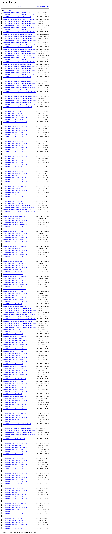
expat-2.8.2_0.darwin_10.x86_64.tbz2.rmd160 (15, 443)
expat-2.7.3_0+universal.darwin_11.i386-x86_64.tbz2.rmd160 (19, 19)
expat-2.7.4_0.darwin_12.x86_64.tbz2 (13, 124)
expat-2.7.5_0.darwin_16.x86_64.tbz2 (13, 244)
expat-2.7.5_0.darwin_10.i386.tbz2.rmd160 (14, 216)
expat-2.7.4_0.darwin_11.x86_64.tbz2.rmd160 (15, 122)
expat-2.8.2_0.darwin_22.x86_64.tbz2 (13, 505)
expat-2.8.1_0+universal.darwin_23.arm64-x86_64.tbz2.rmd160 (19, 319)
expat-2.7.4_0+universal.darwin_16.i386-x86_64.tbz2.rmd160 (19, 79)
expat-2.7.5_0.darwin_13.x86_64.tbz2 (13, 231)
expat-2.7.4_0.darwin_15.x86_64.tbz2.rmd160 (15, 139)
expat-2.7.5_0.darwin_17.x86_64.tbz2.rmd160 (15, 250)
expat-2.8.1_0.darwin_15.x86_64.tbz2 (13, 355)
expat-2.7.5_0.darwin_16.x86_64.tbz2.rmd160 (15, 246)
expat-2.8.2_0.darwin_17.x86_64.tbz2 (13, 471)
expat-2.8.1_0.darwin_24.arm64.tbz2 (12, 411)
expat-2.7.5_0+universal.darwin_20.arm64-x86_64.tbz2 (17, 209)
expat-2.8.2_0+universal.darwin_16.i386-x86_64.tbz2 (17, 424)
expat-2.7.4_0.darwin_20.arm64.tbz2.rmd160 (14, 160)
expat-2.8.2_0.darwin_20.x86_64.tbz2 (13, 488)
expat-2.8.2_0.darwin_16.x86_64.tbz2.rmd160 (15, 469)
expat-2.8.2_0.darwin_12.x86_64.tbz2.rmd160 (15, 451)
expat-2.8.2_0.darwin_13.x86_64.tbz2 (13, 454)
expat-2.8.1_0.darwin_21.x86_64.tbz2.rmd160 (15, 391)
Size (48, 6)
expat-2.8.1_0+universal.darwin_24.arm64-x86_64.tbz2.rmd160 (19, 323)
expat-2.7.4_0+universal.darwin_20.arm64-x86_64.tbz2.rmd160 (19, 87)
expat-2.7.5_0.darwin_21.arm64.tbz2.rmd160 (14, 272)
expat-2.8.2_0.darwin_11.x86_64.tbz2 (13, 445)
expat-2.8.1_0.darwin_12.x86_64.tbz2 (13, 342)
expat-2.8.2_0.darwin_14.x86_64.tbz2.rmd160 (15, 460)
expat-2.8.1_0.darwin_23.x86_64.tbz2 (13, 406)
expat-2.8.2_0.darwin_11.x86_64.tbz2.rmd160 (15, 447)
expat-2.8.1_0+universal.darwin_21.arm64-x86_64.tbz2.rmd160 (19, 310)
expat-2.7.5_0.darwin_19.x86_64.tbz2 (13, 257)
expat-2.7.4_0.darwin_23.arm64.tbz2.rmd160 (14, 186)
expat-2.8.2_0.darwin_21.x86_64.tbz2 (13, 496)
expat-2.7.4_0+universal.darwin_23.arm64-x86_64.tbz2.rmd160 (19, 100)
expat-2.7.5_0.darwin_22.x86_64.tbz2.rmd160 (15, 284)
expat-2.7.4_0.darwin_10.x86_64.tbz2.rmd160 (15, 117)
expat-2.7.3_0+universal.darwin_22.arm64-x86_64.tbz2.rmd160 (19, 36)
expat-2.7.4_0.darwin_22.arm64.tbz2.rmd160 (14, 177)
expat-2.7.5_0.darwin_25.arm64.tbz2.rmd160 (14, 306)
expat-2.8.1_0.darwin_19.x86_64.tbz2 (13, 372)
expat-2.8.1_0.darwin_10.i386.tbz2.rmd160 (14, 331)
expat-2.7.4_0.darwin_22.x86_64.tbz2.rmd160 (15, 182)
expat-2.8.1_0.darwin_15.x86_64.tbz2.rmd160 (15, 357)
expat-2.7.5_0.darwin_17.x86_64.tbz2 (13, 248)
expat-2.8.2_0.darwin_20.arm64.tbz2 (12, 484)
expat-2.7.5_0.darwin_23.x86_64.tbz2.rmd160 (15, 293)
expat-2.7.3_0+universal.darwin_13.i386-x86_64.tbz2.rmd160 (19, 27)
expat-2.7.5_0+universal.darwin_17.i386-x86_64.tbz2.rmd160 (19, 207)
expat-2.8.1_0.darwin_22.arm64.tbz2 (12, 394)
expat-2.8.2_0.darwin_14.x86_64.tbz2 (13, 458)
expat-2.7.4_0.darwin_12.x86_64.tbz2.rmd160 (15, 126)
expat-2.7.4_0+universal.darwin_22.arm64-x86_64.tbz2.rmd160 (19, 96)
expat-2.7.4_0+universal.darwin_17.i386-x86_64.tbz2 (17, 81)
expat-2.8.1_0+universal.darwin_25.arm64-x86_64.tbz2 (17, 325)
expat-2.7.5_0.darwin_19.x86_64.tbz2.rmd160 (15, 259)
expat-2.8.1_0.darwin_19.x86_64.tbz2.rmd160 (15, 374)
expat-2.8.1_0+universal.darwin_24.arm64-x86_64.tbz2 (17, 321)
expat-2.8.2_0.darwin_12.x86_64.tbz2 (13, 449)
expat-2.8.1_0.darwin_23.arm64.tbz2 (12, 402)
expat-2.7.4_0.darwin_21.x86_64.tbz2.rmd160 (15, 173)
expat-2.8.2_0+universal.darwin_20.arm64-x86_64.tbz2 (17, 432)
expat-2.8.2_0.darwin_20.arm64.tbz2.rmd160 (14, 486)
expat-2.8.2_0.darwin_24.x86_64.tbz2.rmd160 (15, 524)
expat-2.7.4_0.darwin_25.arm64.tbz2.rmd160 (14, 203)
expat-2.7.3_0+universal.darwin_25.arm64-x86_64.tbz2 (17, 47)
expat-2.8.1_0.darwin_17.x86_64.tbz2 (13, 364)
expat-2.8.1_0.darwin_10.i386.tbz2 (12, 329)
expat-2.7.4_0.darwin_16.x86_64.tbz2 (13, 141)
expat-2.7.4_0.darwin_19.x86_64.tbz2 (13, 154)
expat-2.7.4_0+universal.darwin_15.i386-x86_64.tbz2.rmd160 (19, 74)
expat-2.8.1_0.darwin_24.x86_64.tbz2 (13, 415)
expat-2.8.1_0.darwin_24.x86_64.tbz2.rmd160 (15, 417)
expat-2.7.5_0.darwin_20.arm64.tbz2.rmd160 (14, 263)
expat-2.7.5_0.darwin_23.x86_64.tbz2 (13, 291)
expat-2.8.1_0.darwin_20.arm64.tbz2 (12, 376)
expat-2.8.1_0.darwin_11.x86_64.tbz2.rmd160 (15, 340)
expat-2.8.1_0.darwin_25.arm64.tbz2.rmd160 (14, 421)
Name (19, 6)
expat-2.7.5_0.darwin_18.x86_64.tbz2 (13, 252)
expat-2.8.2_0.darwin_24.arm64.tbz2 (12, 518)
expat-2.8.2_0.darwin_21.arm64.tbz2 (12, 492)
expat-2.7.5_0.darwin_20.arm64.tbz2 (12, 261)
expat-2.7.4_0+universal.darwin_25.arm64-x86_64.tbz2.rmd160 (19, 109)
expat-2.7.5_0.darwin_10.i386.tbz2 (12, 214)
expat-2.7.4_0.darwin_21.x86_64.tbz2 (13, 171)
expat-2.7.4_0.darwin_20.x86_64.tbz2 (13, 162)
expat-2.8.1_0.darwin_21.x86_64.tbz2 (13, 389)
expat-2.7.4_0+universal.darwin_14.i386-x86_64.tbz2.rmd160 (19, 70)
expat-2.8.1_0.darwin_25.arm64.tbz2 (12, 419)
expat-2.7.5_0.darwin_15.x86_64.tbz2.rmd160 (15, 242)
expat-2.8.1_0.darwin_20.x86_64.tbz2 (13, 381)
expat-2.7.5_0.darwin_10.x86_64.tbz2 (13, 218)
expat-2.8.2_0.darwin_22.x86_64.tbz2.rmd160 (15, 507)
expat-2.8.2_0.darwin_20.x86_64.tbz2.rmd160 (15, 490)
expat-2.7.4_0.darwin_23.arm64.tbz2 (12, 184)
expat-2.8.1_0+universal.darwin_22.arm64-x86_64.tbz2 (17, 312)
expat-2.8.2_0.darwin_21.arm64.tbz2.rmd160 (14, 494)
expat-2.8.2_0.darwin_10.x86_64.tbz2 (13, 441)
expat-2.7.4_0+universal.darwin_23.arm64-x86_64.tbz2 (17, 98)
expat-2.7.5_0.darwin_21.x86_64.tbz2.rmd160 (15, 276)
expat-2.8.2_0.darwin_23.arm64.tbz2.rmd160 (14, 511)
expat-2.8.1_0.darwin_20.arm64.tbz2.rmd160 (14, 379)
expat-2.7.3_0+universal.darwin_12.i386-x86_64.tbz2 (17, 21)
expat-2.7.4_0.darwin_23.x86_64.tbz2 (13, 188)
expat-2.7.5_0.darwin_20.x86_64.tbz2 (13, 265)
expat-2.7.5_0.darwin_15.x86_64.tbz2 (13, 239)
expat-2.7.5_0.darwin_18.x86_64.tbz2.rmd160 (15, 254)
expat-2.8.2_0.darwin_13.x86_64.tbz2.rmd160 (15, 456)
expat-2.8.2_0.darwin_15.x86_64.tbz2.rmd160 (15, 464)
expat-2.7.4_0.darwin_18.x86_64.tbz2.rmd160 (15, 152)
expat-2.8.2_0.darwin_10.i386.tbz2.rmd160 (14, 439)
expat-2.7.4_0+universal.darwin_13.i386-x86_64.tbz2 (17, 64)
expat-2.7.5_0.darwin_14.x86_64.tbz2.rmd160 (15, 237)
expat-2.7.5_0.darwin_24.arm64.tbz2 (12, 295)
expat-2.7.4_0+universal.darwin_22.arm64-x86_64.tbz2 (17, 94)
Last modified (41, 6)
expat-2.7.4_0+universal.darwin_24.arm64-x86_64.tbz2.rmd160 (19, 104)
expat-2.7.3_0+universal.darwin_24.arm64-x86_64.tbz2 (17, 42)
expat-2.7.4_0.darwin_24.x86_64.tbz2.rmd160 (15, 199)
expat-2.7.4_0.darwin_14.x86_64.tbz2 (13, 132)
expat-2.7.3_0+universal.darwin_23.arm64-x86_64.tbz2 (17, 38)
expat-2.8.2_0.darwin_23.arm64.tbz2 (12, 509)
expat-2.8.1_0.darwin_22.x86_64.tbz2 (13, 398)
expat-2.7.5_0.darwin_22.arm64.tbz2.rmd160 (14, 280)
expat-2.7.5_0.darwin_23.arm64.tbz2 (12, 287)
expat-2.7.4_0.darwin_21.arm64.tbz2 (12, 167)
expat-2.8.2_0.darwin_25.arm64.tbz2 (12, 526)
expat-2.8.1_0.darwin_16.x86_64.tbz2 (13, 359)
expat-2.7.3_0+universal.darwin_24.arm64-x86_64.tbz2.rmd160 (19, 44)
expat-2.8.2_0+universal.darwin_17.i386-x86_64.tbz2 (17, 428)
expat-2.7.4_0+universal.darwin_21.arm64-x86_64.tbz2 (17, 89)
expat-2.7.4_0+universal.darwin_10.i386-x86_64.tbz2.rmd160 (19, 53)
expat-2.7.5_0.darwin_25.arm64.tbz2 (12, 304)
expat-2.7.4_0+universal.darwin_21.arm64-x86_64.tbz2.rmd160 (19, 92)
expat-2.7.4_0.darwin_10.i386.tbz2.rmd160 (14, 113)
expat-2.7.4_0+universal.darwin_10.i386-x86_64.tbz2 (17, 51)
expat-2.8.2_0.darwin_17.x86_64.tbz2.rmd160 (15, 473)
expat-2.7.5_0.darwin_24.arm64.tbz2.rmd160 (14, 297)
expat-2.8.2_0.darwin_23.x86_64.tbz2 (13, 514)
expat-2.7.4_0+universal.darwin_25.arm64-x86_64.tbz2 (17, 107)
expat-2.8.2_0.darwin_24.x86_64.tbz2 (13, 522)
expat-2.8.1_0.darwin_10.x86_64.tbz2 (13, 334)
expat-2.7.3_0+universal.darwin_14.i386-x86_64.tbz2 (17, 29)
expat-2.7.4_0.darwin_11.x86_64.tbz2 (13, 119)
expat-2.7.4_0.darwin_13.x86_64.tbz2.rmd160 (15, 130)
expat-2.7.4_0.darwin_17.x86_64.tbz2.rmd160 (15, 147)
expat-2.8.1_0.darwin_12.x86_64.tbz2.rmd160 (15, 344)
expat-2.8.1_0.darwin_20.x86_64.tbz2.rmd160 (15, 383)
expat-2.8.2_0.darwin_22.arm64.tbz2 (12, 501)
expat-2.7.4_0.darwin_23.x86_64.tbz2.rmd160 (15, 190)
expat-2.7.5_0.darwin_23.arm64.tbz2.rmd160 (14, 289)
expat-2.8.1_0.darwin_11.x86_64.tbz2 (13, 338)
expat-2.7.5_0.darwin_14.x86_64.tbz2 (13, 235)
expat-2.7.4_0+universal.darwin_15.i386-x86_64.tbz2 (17, 72)
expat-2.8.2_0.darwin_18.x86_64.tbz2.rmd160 (15, 477)
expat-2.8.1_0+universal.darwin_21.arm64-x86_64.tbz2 (17, 308)
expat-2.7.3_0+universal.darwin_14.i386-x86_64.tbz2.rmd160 (19, 32)
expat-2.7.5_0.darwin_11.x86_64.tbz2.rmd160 (15, 224)
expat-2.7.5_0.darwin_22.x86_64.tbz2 (13, 282)
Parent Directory (7, 10)
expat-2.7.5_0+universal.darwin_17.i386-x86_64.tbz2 (17, 205)
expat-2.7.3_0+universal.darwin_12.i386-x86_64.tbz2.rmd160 (19, 23)
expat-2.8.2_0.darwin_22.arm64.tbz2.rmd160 (14, 503)
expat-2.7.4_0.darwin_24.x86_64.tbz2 (13, 197)
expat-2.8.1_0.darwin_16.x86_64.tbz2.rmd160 (15, 361)
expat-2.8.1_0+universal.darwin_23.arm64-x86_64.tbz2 (17, 317)
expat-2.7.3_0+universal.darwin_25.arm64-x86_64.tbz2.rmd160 (19, 49)
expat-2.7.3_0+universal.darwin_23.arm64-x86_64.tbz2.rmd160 (19, 40)
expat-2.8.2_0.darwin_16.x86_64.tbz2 (13, 466)
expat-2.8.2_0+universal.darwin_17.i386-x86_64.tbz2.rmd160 (19, 430)
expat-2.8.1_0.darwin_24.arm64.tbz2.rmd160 (14, 413)
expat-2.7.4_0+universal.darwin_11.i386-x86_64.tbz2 (17, 55)
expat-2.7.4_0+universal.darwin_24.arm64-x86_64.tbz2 (17, 102)
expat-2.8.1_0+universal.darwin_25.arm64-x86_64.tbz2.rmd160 (19, 327)
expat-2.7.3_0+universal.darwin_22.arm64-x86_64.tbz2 (17, 34)
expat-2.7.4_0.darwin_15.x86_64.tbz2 (13, 137)
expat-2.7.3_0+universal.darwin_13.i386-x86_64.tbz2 (17, 25)
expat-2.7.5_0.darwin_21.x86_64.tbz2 (13, 274)
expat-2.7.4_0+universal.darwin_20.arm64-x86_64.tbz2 (17, 85)
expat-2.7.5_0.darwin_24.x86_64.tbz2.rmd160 (15, 302)
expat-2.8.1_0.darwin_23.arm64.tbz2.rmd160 (14, 404)
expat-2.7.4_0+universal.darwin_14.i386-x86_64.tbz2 (17, 68)
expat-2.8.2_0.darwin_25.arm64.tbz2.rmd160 (14, 529)
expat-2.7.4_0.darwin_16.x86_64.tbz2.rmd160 (15, 143)
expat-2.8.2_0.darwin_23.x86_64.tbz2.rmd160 (15, 516)
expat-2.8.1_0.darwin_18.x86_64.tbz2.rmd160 (15, 370)
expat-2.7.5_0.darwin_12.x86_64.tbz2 (13, 227)
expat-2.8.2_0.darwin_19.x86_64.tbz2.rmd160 (15, 481)
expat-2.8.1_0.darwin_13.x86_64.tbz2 (13, 346)
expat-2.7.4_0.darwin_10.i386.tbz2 (12, 111)
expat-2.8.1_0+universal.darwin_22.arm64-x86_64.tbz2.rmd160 (19, 314)
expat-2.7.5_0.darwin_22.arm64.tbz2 (12, 278)
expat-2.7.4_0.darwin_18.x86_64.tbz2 (13, 149)
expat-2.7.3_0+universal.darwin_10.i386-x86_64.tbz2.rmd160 (19, 14)
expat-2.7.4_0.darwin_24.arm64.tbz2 (12, 192)
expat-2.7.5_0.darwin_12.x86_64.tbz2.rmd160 (15, 229)
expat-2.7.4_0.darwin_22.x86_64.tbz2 (13, 179)
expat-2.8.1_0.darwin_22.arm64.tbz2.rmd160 (14, 396)
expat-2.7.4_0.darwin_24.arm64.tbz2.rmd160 (14, 194)
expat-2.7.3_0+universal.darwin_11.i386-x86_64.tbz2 (17, 17)
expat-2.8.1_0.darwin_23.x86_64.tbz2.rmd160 (15, 409)
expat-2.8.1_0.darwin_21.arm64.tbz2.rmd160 (14, 387)
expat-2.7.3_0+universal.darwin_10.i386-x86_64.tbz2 (17, 12)
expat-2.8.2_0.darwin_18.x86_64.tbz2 (13, 475)
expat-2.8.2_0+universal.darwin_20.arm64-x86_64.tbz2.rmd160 (19, 434)
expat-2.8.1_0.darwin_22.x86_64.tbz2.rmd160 (15, 400)
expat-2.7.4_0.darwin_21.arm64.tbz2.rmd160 (14, 169)
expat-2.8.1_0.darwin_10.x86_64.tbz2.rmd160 (15, 336)
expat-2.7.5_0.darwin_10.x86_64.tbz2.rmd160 (15, 220)
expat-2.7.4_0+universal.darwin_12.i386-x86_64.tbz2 (17, 59)
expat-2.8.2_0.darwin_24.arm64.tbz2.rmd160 (14, 520)
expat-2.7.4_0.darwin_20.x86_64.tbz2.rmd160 (15, 164)
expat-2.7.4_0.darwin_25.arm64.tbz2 (12, 201)
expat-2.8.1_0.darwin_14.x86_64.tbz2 (13, 351)
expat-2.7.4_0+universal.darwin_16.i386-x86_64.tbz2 (17, 77)
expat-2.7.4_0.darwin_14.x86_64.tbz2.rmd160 (15, 134)
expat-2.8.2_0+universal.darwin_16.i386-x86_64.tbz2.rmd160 (19, 426)
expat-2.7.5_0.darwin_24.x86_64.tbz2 (13, 299)
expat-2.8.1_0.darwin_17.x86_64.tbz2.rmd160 (15, 366)
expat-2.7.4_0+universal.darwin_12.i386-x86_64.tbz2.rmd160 (19, 62)
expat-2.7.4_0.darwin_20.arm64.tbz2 (12, 158)
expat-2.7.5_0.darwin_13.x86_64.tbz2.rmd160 (15, 233)
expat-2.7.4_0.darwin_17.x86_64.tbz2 (13, 145)
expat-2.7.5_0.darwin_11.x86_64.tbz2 (13, 222)
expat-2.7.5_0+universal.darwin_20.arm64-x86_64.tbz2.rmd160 (19, 212)
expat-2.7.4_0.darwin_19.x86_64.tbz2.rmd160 (15, 156)
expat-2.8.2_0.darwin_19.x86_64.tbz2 (13, 479)
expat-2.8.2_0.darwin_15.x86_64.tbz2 (13, 462)
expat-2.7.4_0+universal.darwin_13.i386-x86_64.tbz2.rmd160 (19, 66)
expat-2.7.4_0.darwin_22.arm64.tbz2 (12, 175)
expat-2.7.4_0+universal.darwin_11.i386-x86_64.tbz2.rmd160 (19, 57)
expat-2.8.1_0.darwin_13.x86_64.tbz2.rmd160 (15, 349)
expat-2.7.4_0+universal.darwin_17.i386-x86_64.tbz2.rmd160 (19, 83)
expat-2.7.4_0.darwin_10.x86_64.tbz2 (13, 115)
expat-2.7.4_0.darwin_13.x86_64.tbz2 (13, 128)
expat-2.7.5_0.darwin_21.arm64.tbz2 (12, 269)
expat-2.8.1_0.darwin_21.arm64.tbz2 (12, 385)
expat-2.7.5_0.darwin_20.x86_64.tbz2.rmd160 (15, 267)
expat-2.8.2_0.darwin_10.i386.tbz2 (12, 436)
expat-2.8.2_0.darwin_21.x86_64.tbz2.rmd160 (15, 499)
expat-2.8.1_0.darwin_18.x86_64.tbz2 (13, 368)
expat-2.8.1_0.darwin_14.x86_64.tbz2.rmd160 (15, 353)
